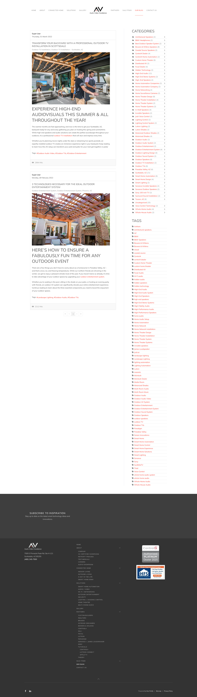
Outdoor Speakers (142, 159)
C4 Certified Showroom (88, 554)
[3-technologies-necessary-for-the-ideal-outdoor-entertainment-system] (71, 219)
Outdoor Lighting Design (145, 153)
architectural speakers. (143, 230)
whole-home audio (141, 478)
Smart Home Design (143, 179)
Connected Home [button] (55, 10)
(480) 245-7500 (30, 559)
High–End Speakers (143, 80)
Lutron (136, 369)
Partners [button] (115, 10)
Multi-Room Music (141, 392)
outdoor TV (138, 422)
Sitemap (158, 691)
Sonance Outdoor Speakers (146, 189)
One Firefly (149, 691)
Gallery (82, 10)
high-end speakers (141, 299)
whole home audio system (144, 475)
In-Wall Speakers (142, 110)
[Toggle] (165, 37)
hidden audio (139, 279)
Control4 (137, 256)
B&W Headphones (142, 40)
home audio (139, 316)
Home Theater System (144, 103)
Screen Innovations (141, 435)
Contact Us (151, 10)
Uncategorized (141, 202)
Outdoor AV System (142, 402)
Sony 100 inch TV (142, 192)
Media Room (139, 382)
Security (82, 597)
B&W (136, 236)
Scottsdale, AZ (141, 173)
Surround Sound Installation (146, 196)
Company (82, 551)
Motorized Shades (142, 136)
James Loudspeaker (142, 349)
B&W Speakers (140, 240)
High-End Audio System (143, 293)
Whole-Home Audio (143, 209)
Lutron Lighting (141, 126)
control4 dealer (140, 260)
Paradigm (138, 428)
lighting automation (142, 362)
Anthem (137, 226)
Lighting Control (141, 120)
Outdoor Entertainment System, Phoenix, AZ (74, 191)
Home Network (140, 326)
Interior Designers (86, 623)
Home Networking (142, 90)
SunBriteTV (138, 465)
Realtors (82, 618)
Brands (81, 620)
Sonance (137, 458)
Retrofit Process (86, 556)
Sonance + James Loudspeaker (91, 641)
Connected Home (83, 568)
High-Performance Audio (144, 309)
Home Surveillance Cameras (146, 93)
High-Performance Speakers (145, 313)
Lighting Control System (144, 123)
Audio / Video (84, 589)
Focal (80, 634)
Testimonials (84, 559)
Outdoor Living (85, 574)
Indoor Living (84, 571)
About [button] (42, 10)
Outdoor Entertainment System (44, 191)
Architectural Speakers (144, 37)
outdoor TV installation (63, 136)
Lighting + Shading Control (90, 600)
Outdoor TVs (61, 153)
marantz (137, 372)
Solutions (80, 583)
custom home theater (142, 266)
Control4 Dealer (141, 53)
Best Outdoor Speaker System (147, 43)
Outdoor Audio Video (46, 153)
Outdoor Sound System (144, 156)
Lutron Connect (87, 652)
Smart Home (139, 438)
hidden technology (141, 286)
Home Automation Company (146, 87)
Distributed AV (141, 63)
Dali (80, 631)
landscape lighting (141, 356)
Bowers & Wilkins (141, 246)
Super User (36, 34)
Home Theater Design (143, 96)
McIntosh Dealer (140, 379)
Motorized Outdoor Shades (146, 133)
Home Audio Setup (141, 319)
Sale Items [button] (127, 10)
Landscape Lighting (45, 297)
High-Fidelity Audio (142, 306)
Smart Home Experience (143, 448)
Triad (136, 468)
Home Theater (84, 602)
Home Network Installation (144, 329)
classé (136, 250)
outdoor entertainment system (92, 277)
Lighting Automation (142, 365)
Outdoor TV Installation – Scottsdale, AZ (67, 50)
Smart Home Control (142, 445)
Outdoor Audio (61, 297)
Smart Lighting (141, 183)
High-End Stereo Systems (145, 77)
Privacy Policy (168, 691)
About (79, 548)
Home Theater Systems (144, 106)
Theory (81, 657)
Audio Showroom (85, 564)
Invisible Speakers (142, 113)
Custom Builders (85, 615)
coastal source (139, 253)
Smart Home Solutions (143, 452)
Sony (136, 462)
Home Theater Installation (145, 100)
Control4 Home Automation (146, 57)
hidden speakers (140, 283)
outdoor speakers (141, 418)
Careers (82, 562)
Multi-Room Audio (141, 389)
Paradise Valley (140, 432)
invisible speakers (141, 346)
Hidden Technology (143, 70)
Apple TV (83, 655)
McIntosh (137, 375)
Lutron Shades (141, 130)
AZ (135, 233)
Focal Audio (139, 273)
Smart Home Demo (85, 579)
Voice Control (139, 471)
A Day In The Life (85, 577)
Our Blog (139, 10)
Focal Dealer (140, 67)
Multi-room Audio (86, 605)
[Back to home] (98, 10)
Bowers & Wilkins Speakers (146, 47)
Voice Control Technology (145, 206)
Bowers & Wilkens (141, 243)
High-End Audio (141, 73)
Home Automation (141, 322)
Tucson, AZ (139, 199)
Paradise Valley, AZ (142, 169)
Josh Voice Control (142, 116)
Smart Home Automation (145, 176)
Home (33, 10)
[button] (98, 679)
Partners (80, 612)
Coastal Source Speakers (145, 50)
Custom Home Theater (144, 60)
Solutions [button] (71, 10)
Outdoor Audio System (144, 143)
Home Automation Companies (147, 83)
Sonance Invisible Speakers (146, 186)
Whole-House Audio (143, 212)
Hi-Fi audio (138, 276)
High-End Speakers (141, 296)
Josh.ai (136, 352)
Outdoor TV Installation (41, 50)
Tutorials (82, 647)
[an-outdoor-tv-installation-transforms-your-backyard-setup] (71, 78)
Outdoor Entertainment (77, 153)
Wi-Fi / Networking (86, 592)
